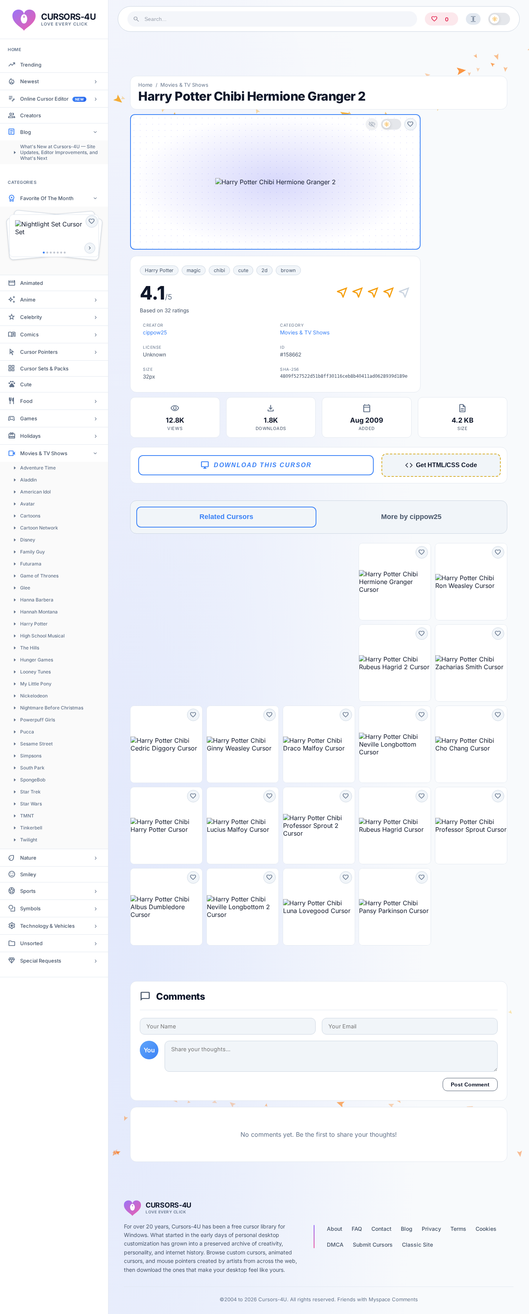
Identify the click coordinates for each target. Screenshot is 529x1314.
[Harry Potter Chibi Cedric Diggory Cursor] (166, 744)
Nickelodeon (34, 696)
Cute (26, 384)
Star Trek (30, 792)
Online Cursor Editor (52, 99)
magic (194, 270)
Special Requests (40, 961)
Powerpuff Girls (37, 720)
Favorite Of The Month (47, 198)
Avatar (27, 504)
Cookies (486, 1228)
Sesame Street (36, 744)
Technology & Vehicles (47, 926)
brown (288, 270)
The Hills (29, 648)
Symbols (30, 908)
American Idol (35, 492)
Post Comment (470, 1084)
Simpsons (30, 756)
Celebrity (31, 317)
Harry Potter (34, 624)
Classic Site (417, 1244)
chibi (219, 270)
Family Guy (32, 552)
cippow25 (155, 332)
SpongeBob (32, 780)
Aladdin (28, 480)
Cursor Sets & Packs (44, 368)
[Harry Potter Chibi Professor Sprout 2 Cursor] (319, 825)
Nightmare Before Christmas (51, 708)
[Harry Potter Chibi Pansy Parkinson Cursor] (395, 907)
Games (28, 418)
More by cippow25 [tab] (411, 517)
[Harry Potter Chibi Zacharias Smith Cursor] (471, 663)
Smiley (28, 874)
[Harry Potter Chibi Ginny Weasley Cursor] (242, 744)
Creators (30, 115)
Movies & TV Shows (43, 453)
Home (145, 85)
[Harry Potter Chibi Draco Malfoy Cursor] (319, 744)
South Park (32, 768)
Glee (25, 588)
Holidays (30, 436)
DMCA (335, 1244)
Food (26, 401)
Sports (28, 891)
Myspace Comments (393, 1299)
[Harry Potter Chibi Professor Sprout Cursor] (471, 825)
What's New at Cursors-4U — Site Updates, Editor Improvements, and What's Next (59, 152)
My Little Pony (36, 684)
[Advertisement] (318, 53)
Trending (30, 65)
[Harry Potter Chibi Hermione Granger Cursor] (395, 581)
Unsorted (31, 943)
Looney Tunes (35, 672)
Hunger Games (36, 660)
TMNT (27, 816)
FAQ (357, 1228)
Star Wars (31, 804)
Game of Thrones (39, 576)
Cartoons (30, 516)
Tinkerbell (31, 828)
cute (243, 270)
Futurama (30, 564)
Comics (29, 334)
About (334, 1228)
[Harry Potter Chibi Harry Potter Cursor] (166, 825)
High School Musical (42, 636)
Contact (381, 1228)
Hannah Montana (39, 612)
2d (264, 270)
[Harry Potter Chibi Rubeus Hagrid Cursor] (395, 825)
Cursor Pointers (39, 352)
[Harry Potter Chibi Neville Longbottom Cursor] (395, 744)
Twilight (28, 840)
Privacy (431, 1228)
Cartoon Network (39, 528)
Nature (28, 858)
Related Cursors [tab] (226, 517)
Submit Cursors (373, 1244)
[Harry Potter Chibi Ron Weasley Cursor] (471, 581)
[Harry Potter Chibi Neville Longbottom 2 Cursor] (242, 907)
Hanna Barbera (36, 600)
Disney (27, 540)
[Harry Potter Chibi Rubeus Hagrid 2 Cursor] (395, 663)
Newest (29, 81)
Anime (28, 299)
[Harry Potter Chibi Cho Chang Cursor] (471, 744)
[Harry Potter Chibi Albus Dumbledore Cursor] (166, 907)
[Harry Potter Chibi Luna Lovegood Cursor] (319, 907)
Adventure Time (38, 468)
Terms (458, 1228)
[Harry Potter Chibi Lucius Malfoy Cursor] (242, 825)
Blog (25, 132)
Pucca (27, 732)
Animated (31, 283)
